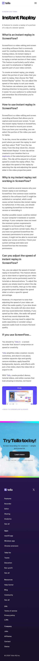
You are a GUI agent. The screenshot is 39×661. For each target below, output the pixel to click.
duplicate (6, 156)
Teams (6, 558)
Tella (4, 353)
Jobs (6, 631)
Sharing (7, 514)
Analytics (7, 519)
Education (8, 563)
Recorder (7, 504)
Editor (6, 509)
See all (7, 524)
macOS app (8, 536)
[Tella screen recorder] (19, 395)
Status (6, 646)
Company (8, 626)
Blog (6, 590)
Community (8, 595)
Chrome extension (11, 546)
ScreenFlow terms (9, 12)
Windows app (9, 541)
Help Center (8, 585)
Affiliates (8, 636)
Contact (7, 641)
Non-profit (8, 568)
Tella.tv (17, 342)
